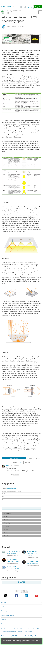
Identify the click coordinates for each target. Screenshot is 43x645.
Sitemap (20, 631)
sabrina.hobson (11, 26)
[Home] (7, 7)
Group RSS (21, 582)
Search (25, 7)
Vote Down (9, 474)
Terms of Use (28, 628)
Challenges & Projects (7, 615)
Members (3, 602)
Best (21, 462)
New (40, 12)
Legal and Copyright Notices (9, 631)
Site (21, 7)
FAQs (21, 628)
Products (3, 619)
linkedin (26, 595)
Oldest (15, 462)
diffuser (8, 520)
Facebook (16, 595)
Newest (27, 462)
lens (7, 516)
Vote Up (7, 474)
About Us (3, 628)
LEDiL (7, 536)
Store (2, 624)
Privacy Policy (36, 628)
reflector (8, 513)
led (7, 529)
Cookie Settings (28, 631)
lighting (8, 523)
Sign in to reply (14, 458)
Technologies (5, 611)
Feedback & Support (13, 628)
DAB (7, 466)
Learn (2, 606)
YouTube (36, 595)
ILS (7, 532)
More (6, 11)
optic (7, 526)
